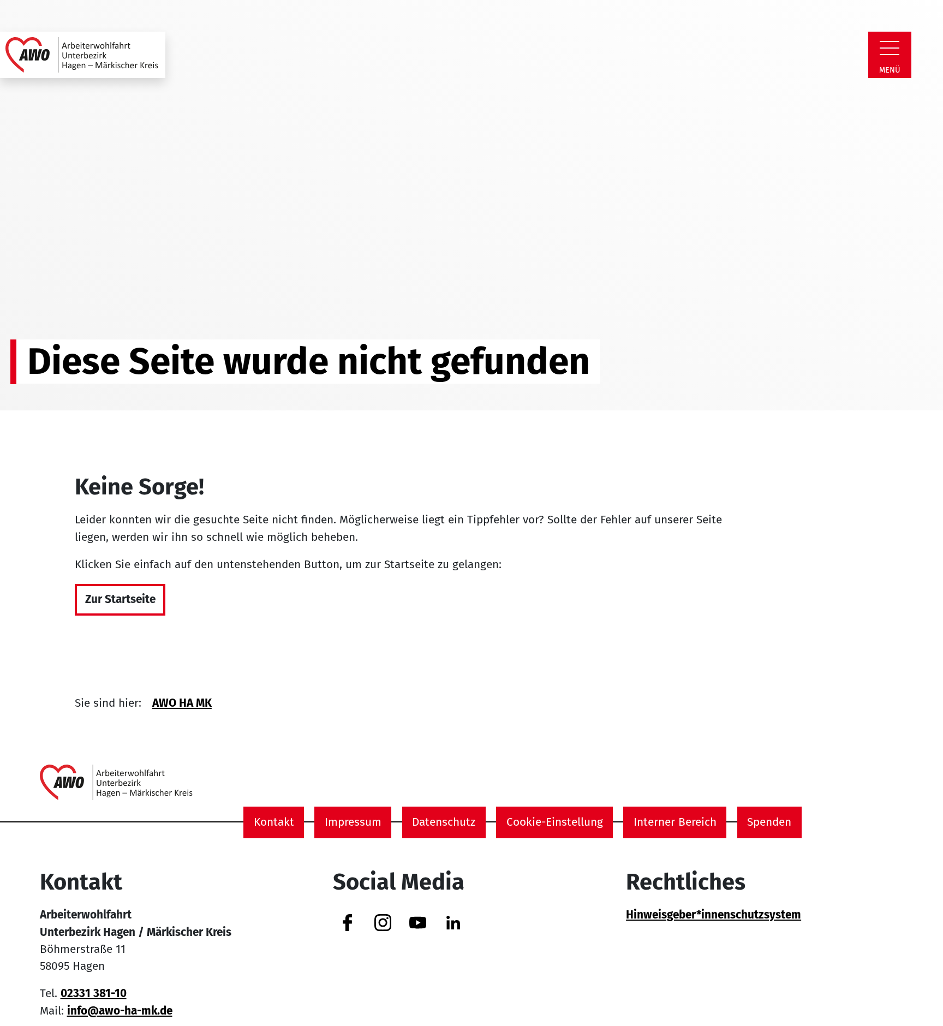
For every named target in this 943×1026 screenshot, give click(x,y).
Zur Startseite (120, 599)
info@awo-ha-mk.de (119, 1011)
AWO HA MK (182, 703)
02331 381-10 (94, 993)
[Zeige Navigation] (889, 48)
